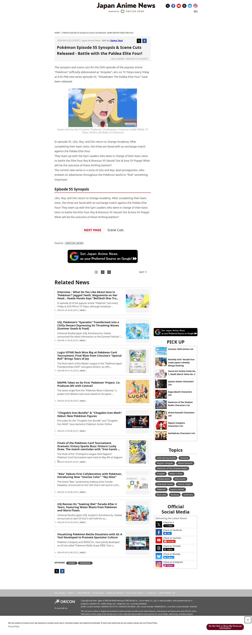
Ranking (175, 494)
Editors (71, 593)
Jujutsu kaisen (177, 489)
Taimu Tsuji (116, 40)
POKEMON (85, 563)
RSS (195, 11)
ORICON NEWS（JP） (167, 593)
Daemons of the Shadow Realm (172, 468)
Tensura (184, 457)
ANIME (71, 563)
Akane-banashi (185, 463)
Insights (161, 473)
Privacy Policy (98, 593)
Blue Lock (161, 494)
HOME (57, 33)
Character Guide (165, 484)
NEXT (141, 272)
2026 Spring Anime (166, 457)
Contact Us (151, 593)
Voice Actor (180, 478)
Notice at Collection (115, 593)
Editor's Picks (176, 473)
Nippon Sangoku (165, 463)
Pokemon (161, 489)
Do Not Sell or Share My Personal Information (225, 627)
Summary (188, 494)
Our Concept (60, 593)
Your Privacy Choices (135, 593)
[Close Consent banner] (248, 620)
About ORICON (83, 593)
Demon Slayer (184, 484)
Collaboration (163, 478)
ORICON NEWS (74, 243)
